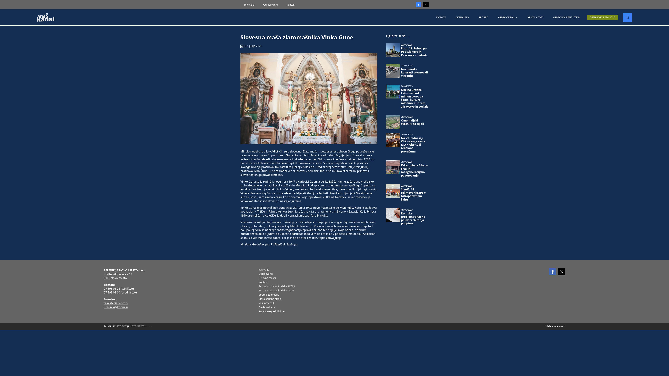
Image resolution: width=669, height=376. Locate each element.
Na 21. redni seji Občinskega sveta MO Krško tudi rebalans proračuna (413, 144)
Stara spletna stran (270, 299)
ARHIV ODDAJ (506, 17)
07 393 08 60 (112, 292)
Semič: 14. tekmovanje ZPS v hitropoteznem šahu (413, 194)
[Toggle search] (627, 17)
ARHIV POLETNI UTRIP (566, 17)
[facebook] (552, 271)
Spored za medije (269, 294)
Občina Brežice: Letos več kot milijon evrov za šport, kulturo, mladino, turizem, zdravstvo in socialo (415, 98)
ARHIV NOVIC (535, 17)
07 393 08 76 (112, 289)
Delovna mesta (267, 278)
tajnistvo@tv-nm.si (116, 303)
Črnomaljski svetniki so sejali (412, 122)
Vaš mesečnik (266, 303)
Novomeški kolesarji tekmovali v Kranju (414, 73)
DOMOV (441, 17)
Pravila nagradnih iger (272, 311)
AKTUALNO (462, 17)
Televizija (249, 4)
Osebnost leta (267, 307)
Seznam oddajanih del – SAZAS (277, 286)
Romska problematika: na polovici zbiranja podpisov (413, 218)
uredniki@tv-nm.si (116, 307)
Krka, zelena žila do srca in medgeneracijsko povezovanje (414, 170)
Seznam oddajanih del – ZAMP (276, 290)
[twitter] (426, 4)
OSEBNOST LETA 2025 (602, 17)
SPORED (483, 17)
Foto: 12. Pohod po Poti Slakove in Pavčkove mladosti (414, 52)
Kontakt (290, 4)
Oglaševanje (270, 4)
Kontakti (263, 282)
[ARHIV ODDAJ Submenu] (517, 17)
